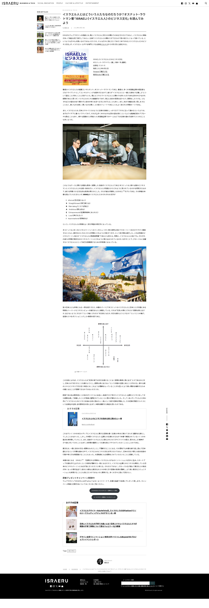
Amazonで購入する (100, 72)
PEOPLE (59, 3)
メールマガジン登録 (128, 580)
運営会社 (82, 580)
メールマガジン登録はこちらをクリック (104, 497)
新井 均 (67, 28)
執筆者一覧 (83, 584)
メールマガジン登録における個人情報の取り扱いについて (138, 586)
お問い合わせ (97, 582)
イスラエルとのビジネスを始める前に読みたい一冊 (102, 418)
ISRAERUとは (84, 582)
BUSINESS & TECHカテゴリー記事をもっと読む (104, 490)
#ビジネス (71, 551)
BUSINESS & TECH (27, 3)
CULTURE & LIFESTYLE (74, 3)
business (75, 569)
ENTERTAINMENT (92, 3)
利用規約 (96, 580)
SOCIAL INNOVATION (46, 3)
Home (65, 569)
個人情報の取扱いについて (101, 584)
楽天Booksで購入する (101, 75)
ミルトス (104, 44)
